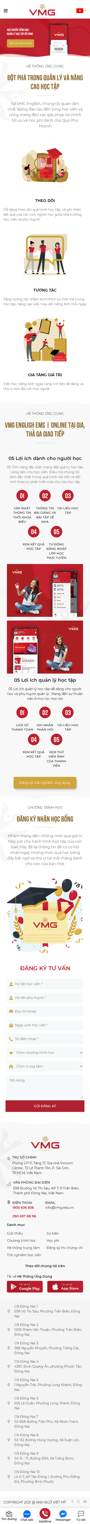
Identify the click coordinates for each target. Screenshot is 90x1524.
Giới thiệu (15, 1233)
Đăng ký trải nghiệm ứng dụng (45, 783)
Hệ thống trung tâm (23, 1248)
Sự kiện (53, 1233)
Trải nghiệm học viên (24, 1255)
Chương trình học (21, 1241)
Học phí (53, 1241)
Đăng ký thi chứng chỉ (65, 1248)
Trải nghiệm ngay (20, 43)
